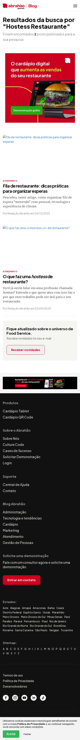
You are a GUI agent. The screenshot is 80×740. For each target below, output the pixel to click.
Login (7, 463)
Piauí (45, 621)
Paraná (18, 621)
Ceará (60, 608)
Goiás (46, 612)
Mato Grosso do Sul (33, 616)
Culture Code (13, 444)
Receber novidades (25, 350)
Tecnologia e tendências (22, 518)
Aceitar (11, 734)
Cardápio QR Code (18, 417)
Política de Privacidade (31, 724)
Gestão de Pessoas (18, 542)
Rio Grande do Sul (41, 625)
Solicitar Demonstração (21, 457)
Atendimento (13, 536)
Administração (14, 512)
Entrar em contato (21, 580)
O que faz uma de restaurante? (28, 279)
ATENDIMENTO (10, 181)
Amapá (26, 608)
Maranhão (58, 612)
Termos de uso (13, 675)
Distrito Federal (12, 612)
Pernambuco (32, 621)
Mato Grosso (11, 616)
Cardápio (10, 524)
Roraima (8, 630)
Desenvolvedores (15, 686)
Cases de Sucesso (17, 450)
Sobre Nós (11, 438)
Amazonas (39, 608)
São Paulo (41, 630)
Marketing (11, 530)
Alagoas (15, 608)
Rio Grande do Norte (15, 625)
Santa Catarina (24, 630)
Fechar (27, 734)
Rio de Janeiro (57, 621)
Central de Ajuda (16, 484)
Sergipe (54, 630)
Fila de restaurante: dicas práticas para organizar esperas (35, 188)
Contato (9, 491)
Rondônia (60, 625)
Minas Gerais (55, 616)
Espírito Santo (32, 612)
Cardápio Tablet (16, 411)
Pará (67, 616)
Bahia (51, 608)
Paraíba (7, 621)
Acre (5, 608)
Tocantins (67, 630)
